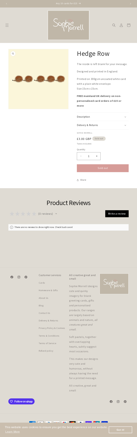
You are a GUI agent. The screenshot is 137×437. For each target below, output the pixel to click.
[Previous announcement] (6, 3)
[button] (7, 25)
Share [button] (83, 179)
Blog (41, 305)
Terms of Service (47, 343)
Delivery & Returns (48, 320)
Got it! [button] (120, 429)
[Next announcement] (130, 3)
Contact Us (44, 313)
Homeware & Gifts (48, 290)
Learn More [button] (12, 431)
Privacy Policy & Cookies (52, 328)
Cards (42, 282)
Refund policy (46, 350)
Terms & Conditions (49, 335)
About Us (43, 297)
